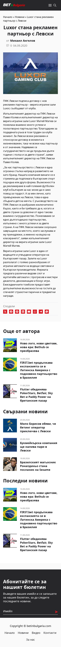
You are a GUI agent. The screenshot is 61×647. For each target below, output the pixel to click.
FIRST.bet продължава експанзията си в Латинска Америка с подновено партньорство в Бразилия (38, 370)
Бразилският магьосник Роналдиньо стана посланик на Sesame (38, 466)
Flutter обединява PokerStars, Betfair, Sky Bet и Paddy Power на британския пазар (36, 394)
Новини (19, 17)
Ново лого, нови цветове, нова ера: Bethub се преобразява (38, 347)
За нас (30, 639)
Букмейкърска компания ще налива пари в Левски (38, 446)
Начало (7, 17)
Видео (36, 633)
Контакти (49, 633)
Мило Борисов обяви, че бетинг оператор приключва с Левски (38, 427)
